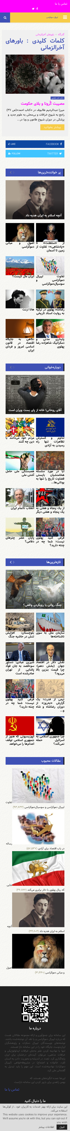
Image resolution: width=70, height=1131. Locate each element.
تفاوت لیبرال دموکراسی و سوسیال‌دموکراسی (50, 280)
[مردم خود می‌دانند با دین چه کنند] (20, 427)
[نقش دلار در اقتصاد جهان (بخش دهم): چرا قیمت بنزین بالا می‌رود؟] (50, 651)
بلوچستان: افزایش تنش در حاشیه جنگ (20, 634)
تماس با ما (61, 4)
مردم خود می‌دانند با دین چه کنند (20, 439)
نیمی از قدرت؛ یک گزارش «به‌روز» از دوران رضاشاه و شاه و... (50, 705)
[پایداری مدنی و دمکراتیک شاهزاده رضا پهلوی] (50, 328)
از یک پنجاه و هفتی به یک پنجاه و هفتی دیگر (50, 510)
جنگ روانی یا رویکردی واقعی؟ (42, 605)
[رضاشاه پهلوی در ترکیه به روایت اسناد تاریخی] (50, 299)
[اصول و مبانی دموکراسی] (20, 232)
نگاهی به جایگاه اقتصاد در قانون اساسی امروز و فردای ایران (20, 345)
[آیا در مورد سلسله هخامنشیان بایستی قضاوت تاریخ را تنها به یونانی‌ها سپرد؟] (50, 460)
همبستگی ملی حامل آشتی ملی (20, 473)
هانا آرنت (28, 309)
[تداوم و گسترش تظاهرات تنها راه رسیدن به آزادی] (50, 427)
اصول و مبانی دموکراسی (20, 245)
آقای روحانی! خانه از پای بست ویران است (35, 410)
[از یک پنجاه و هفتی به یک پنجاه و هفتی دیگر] (50, 497)
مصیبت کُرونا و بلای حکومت (42, 103)
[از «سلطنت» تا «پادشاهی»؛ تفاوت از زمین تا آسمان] (50, 232)
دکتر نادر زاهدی (57, 98)
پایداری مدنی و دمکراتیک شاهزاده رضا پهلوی (50, 343)
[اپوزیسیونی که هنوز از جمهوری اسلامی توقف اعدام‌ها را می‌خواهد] (20, 725)
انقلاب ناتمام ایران (22, 508)
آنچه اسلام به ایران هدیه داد (44, 215)
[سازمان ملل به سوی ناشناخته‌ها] (50, 622)
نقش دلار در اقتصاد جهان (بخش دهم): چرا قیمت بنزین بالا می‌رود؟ (50, 668)
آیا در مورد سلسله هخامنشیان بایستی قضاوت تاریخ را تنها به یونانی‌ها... (50, 477)
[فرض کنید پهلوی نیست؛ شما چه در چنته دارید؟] (50, 527)
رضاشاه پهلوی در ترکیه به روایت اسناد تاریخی (50, 311)
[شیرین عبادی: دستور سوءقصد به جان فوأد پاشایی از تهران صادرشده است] (20, 651)
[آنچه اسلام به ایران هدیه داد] (35, 199)
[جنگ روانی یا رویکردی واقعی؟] (35, 589)
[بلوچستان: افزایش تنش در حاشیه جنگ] (20, 622)
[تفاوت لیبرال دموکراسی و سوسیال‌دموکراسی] (50, 265)
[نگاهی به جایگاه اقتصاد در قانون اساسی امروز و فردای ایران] (20, 328)
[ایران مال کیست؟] (20, 265)
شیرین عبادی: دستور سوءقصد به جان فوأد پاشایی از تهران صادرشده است (20, 668)
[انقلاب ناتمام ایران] (20, 497)
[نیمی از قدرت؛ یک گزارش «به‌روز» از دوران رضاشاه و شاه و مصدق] (50, 688)
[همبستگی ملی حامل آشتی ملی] (20, 460)
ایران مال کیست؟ (23, 276)
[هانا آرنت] (20, 299)
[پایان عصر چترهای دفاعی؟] (20, 527)
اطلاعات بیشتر (46, 1127)
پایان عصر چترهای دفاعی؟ (20, 539)
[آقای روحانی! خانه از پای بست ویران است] (35, 394)
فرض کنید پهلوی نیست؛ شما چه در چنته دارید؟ (50, 541)
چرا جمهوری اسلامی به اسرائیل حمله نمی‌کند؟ (50, 740)
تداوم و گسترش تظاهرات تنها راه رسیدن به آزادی (50, 441)
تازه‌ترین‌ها (53, 562)
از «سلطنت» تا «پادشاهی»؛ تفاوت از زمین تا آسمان (50, 247)
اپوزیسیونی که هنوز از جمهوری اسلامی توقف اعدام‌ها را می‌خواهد (20, 740)
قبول (61, 1127)
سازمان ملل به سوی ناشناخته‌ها (50, 634)
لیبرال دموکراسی (52, 17)
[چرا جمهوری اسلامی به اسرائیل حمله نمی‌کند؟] (50, 725)
